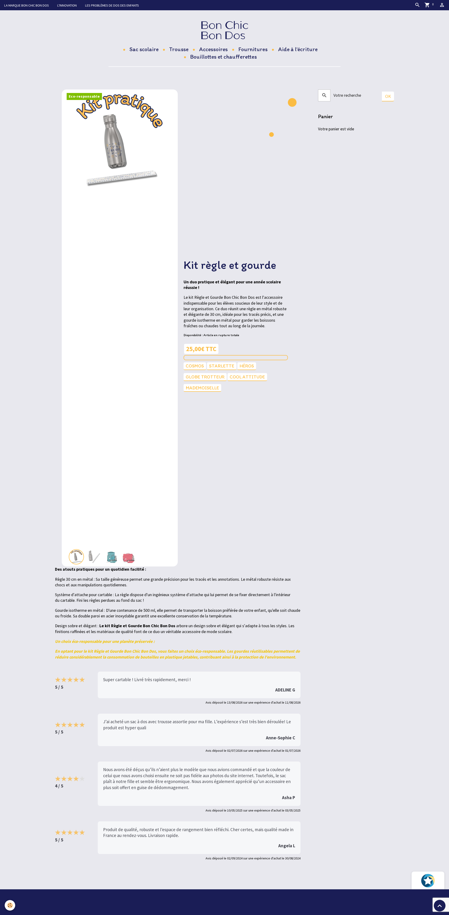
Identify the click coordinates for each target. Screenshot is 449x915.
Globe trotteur (205, 377)
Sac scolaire (144, 49)
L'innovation (67, 5)
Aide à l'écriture (298, 49)
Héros (246, 366)
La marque (26, 5)
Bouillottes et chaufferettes (223, 56)
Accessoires (213, 49)
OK (388, 96)
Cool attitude (247, 377)
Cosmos (195, 366)
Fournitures (253, 49)
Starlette (221, 366)
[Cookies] (10, 905)
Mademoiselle (202, 388)
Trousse (178, 49)
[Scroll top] (439, 905)
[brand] (224, 30)
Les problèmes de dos (112, 5)
